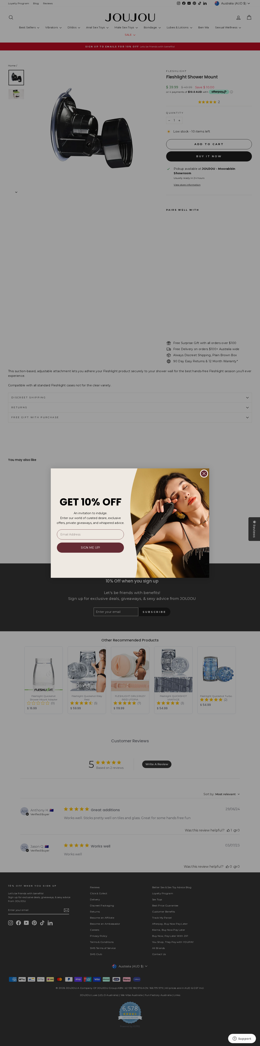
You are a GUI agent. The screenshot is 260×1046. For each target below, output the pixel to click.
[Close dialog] (204, 473)
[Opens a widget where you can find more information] (242, 1039)
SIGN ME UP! (90, 547)
